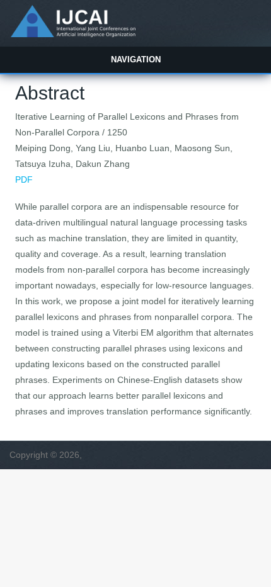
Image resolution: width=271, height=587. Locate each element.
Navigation (136, 59)
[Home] (73, 34)
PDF (24, 179)
